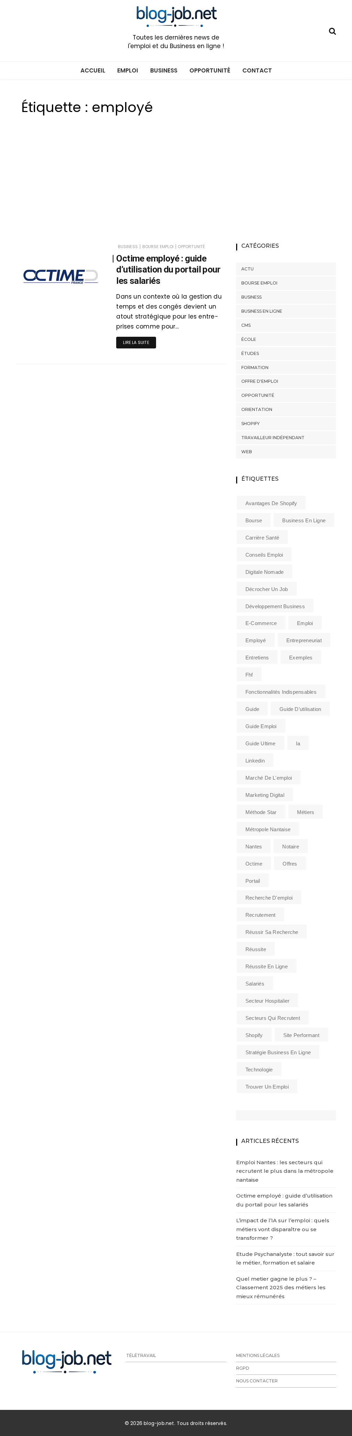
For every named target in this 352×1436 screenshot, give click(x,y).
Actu (247, 268)
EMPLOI (127, 70)
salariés (254, 984)
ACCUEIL (92, 70)
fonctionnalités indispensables (281, 692)
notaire (290, 846)
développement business (275, 606)
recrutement (260, 915)
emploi (305, 623)
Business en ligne (261, 311)
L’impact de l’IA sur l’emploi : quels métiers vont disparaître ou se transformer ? (282, 1229)
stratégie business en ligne (278, 1052)
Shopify (250, 423)
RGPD (242, 1368)
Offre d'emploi (259, 381)
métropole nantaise (267, 829)
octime (253, 864)
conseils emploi (264, 555)
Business (128, 246)
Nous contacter (257, 1380)
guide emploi (261, 726)
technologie (259, 1069)
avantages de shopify (271, 503)
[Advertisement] (176, 186)
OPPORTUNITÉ (209, 70)
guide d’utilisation (300, 709)
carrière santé (262, 538)
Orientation (256, 409)
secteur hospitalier (267, 1001)
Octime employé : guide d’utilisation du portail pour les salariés (168, 269)
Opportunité (191, 246)
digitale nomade (264, 572)
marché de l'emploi (268, 778)
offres (290, 864)
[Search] (332, 30)
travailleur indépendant (273, 437)
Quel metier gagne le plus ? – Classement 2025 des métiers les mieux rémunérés (281, 1288)
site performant (301, 1035)
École (248, 339)
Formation (254, 367)
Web (246, 451)
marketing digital (264, 795)
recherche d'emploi (269, 898)
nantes (253, 846)
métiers (306, 812)
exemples (300, 657)
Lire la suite (136, 342)
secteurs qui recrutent (272, 1018)
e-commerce (261, 623)
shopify (254, 1035)
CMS (246, 325)
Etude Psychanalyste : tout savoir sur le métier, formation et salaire (285, 1258)
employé (255, 640)
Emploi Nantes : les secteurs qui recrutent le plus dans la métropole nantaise (284, 1171)
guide (252, 709)
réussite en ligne (266, 966)
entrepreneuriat (304, 640)
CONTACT (257, 70)
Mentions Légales (257, 1355)
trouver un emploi (267, 1087)
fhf (249, 675)
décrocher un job (266, 589)
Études (250, 353)
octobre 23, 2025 (80, 304)
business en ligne (304, 520)
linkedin (255, 761)
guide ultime (260, 743)
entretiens (257, 657)
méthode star (261, 812)
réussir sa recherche (271, 932)
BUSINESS (163, 70)
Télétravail (141, 1355)
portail (252, 881)
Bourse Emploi (158, 246)
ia (298, 743)
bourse (253, 520)
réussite (255, 949)
